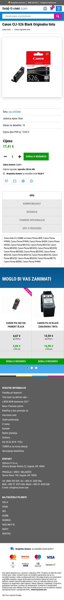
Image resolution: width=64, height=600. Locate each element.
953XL (5, 506)
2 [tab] (32, 368)
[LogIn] (45, 8)
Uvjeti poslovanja (10, 419)
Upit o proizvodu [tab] (32, 228)
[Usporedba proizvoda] (14, 181)
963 (4, 511)
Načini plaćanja (9, 433)
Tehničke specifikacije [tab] (32, 220)
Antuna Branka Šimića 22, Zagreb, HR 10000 (23, 466)
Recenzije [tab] (32, 212)
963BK (5, 515)
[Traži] (58, 16)
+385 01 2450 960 (33, 481)
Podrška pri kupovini (12, 392)
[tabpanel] (16, 326)
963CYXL (6, 533)
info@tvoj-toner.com (48, 2)
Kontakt (6, 428)
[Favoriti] (6, 181)
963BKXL (6, 520)
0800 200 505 (33, 2)
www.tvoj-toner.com (39, 590)
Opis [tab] (32, 195)
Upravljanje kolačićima (13, 451)
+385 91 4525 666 (16, 484)
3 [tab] (36, 368)
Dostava (6, 437)
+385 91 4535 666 (41, 484)
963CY (5, 529)
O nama (6, 424)
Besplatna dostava (18, 2)
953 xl (5, 502)
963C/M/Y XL (8, 524)
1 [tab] (27, 368)
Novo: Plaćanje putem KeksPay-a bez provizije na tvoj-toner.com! (15, 411)
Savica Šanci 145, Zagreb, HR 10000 (19, 475)
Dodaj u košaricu (36, 156)
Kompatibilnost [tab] (32, 203)
